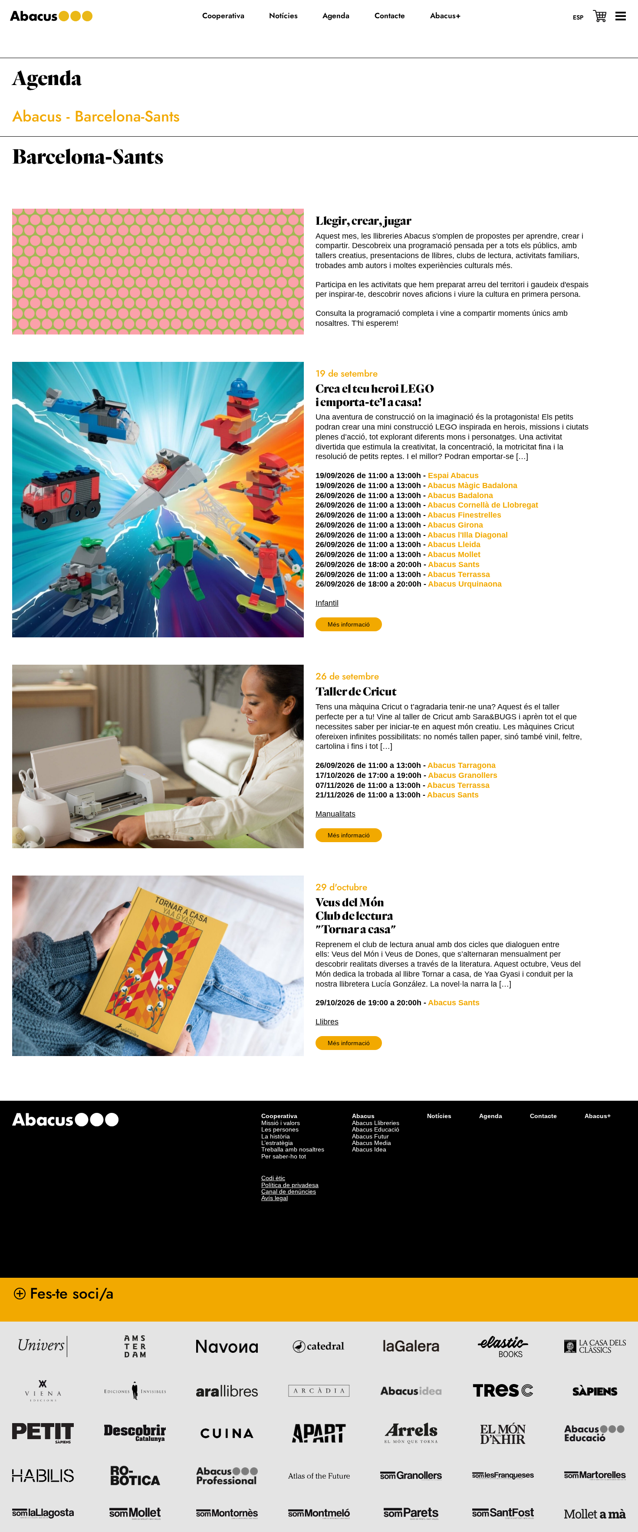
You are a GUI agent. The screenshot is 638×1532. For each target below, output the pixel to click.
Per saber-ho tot (283, 1156)
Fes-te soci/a (72, 1293)
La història (275, 1136)
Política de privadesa (290, 1184)
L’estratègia (277, 1142)
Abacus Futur (370, 1136)
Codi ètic (273, 1177)
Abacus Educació (375, 1129)
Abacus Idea (369, 1149)
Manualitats (335, 814)
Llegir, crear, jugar (363, 221)
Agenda (47, 78)
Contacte (543, 1115)
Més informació (349, 624)
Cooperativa (279, 1115)
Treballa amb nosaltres (292, 1149)
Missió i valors (280, 1122)
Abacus (37, 116)
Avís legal (274, 1197)
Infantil (327, 603)
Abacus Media (371, 1142)
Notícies (439, 1115)
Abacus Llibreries (375, 1122)
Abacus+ (598, 1115)
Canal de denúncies (288, 1191)
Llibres (327, 1021)
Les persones (280, 1129)
